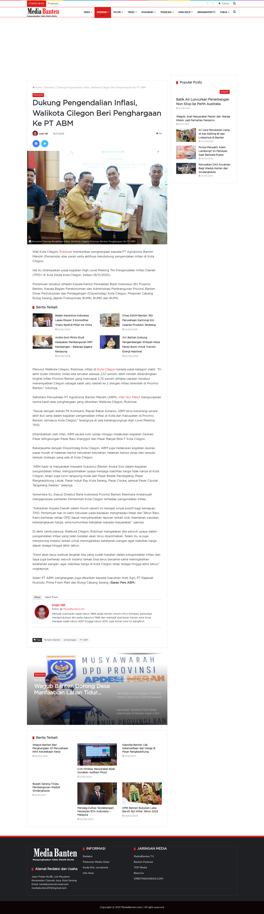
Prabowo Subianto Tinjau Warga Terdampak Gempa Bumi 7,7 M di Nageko (91, 4)
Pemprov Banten (52, 640)
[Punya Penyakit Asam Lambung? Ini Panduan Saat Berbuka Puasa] (186, 152)
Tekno (131, 12)
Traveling (166, 12)
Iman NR (43, 134)
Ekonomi (101, 12)
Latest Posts (51, 597)
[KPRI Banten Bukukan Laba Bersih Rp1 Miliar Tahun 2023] (142, 793)
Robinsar (65, 252)
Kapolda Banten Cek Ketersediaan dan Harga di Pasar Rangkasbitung (138, 748)
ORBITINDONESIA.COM (148, 879)
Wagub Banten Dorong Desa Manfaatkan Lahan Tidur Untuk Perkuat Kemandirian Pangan (72, 690)
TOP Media (140, 868)
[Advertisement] (132, 48)
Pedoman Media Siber (96, 862)
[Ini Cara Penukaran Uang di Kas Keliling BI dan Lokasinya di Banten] (186, 135)
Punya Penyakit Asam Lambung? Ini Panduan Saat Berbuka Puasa (213, 151)
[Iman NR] (42, 618)
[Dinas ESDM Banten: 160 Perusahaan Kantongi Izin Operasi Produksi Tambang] (110, 320)
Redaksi (87, 856)
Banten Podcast (143, 862)
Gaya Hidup (184, 12)
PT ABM (84, 640)
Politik (117, 12)
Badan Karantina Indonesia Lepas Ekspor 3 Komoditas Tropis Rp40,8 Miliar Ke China (73, 320)
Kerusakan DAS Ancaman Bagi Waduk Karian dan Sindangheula (214, 168)
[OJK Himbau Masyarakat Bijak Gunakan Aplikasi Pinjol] (97, 754)
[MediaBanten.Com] (43, 12)
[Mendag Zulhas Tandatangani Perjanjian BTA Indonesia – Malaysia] (97, 793)
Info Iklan (88, 873)
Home (38, 88)
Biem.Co (139, 873)
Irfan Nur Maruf (129, 397)
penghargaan (70, 640)
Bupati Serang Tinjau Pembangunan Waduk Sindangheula (46, 787)
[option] (97, 689)
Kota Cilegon (106, 369)
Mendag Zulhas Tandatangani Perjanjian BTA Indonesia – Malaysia (95, 811)
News (87, 12)
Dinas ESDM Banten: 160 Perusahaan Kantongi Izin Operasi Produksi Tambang (139, 320)
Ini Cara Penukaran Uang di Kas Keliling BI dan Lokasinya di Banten (214, 134)
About (37, 597)
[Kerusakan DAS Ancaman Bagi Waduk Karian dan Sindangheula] (186, 168)
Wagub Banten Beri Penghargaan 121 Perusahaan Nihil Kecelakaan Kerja (50, 748)
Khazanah (147, 12)
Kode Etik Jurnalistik (95, 868)
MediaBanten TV (206, 12)
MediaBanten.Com (73, 609)
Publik (223, 12)
